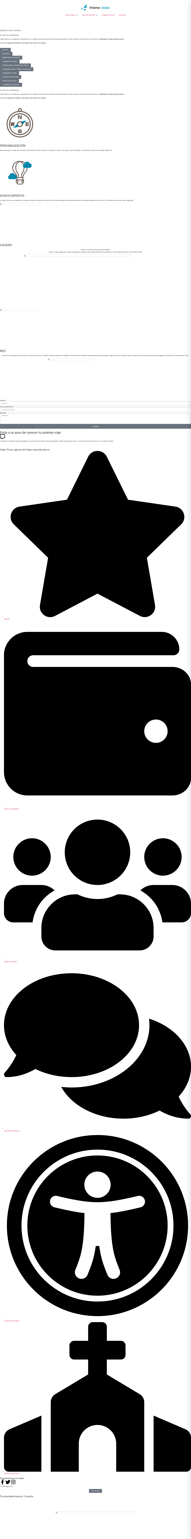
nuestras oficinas (19, 1486)
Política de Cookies (6, 1506)
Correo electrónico (7, 406)
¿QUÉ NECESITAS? (88, 15)
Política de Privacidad (7, 1503)
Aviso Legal (4, 1499)
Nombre (3, 400)
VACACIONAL (70, 15)
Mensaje (3, 413)
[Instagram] (13, 1482)
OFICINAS (122, 15)
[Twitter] (7, 1482)
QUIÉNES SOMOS (108, 15)
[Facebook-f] (2, 1482)
